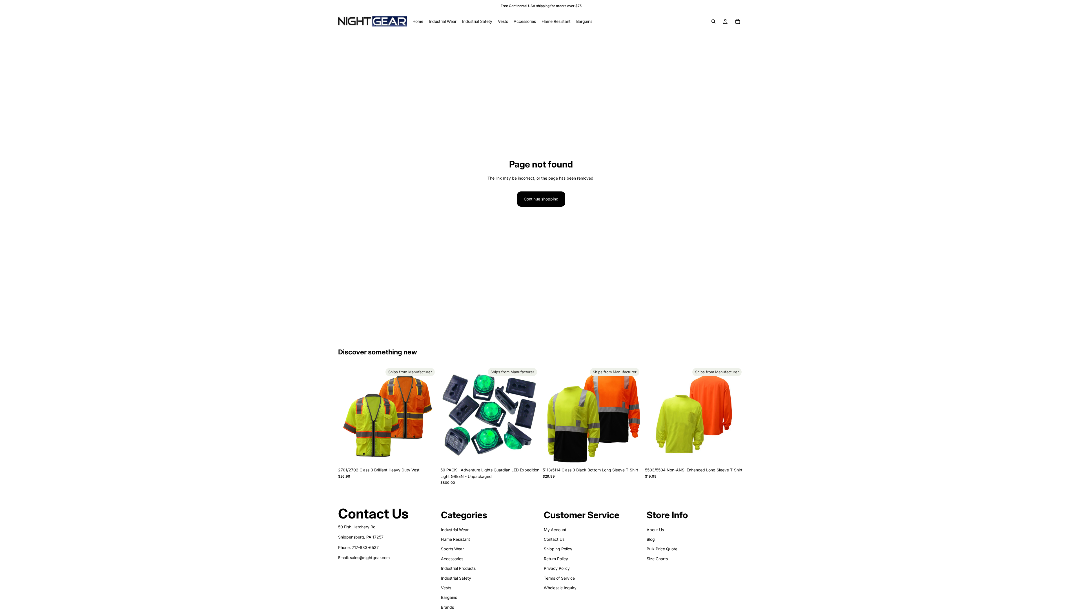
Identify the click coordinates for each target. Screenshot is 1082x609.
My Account (555, 529)
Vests (446, 587)
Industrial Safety (456, 577)
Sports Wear (452, 548)
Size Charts (657, 558)
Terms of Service (559, 577)
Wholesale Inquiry (560, 587)
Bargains (449, 597)
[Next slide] (428, 415)
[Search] (713, 21)
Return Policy (556, 558)
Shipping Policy (558, 548)
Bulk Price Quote (662, 548)
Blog (651, 539)
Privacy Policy (557, 568)
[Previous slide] (346, 415)
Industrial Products (458, 568)
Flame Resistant (455, 539)
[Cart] (737, 21)
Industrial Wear (455, 529)
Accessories (452, 558)
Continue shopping (541, 199)
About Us (655, 529)
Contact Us (554, 539)
